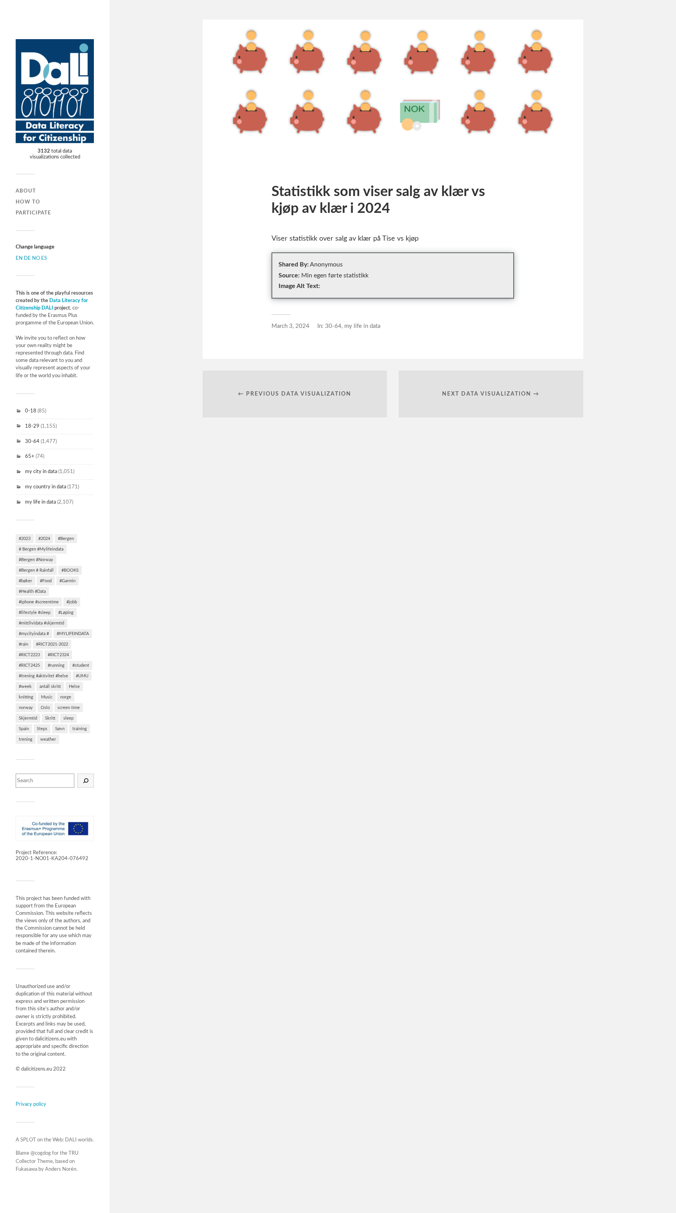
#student (80, 665)
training (79, 729)
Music (46, 697)
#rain (23, 644)
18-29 (32, 426)
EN (19, 258)
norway (26, 707)
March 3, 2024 (290, 326)
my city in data (41, 471)
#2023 (25, 538)
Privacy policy (31, 1104)
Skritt (50, 718)
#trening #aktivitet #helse (43, 676)
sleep (68, 718)
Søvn (60, 729)
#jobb (72, 602)
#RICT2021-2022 (52, 644)
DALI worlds (79, 1140)
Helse (74, 686)
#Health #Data (32, 591)
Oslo (45, 707)
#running (56, 665)
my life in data (40, 502)
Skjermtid (28, 718)
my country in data (45, 486)
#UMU (82, 676)
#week (25, 686)
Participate (33, 213)
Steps (42, 729)
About (26, 191)
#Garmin (67, 581)
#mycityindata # (34, 634)
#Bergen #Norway (36, 560)
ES (44, 258)
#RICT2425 (29, 665)
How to (28, 202)
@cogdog (41, 1153)
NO (36, 258)
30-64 (32, 441)
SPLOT (28, 1140)
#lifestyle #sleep (34, 612)
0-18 (30, 411)
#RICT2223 (29, 655)
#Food (46, 581)
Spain (24, 729)
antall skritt (50, 686)
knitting (26, 697)
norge (65, 697)
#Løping (66, 612)
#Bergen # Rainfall (36, 570)
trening (25, 739)
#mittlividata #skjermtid (41, 623)
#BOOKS (70, 570)
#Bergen (66, 538)
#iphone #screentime (39, 602)
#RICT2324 (58, 655)
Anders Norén (60, 1169)
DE (27, 258)
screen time (69, 707)
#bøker (25, 581)
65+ (29, 456)
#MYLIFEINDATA (73, 634)
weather (48, 739)
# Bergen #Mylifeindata (41, 549)
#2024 (44, 538)
